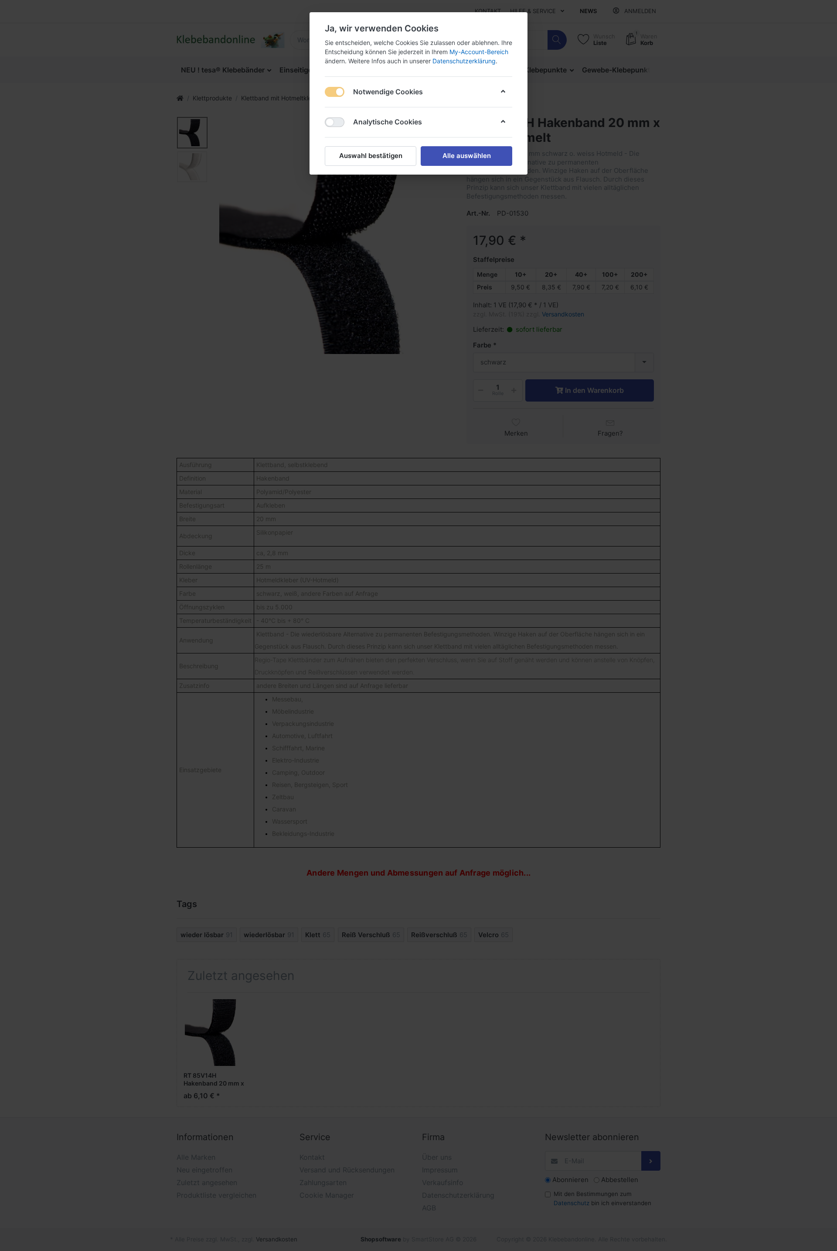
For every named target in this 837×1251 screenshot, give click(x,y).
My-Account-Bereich (478, 51)
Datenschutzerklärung (464, 61)
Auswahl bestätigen (370, 155)
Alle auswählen (466, 155)
